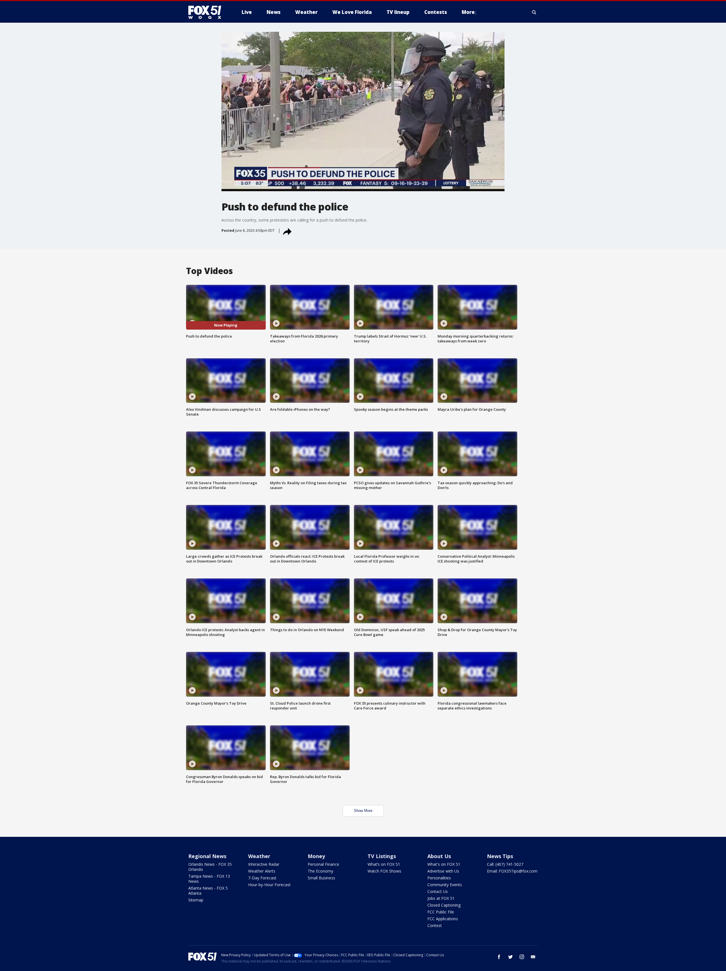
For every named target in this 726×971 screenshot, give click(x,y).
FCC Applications (442, 918)
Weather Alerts (261, 871)
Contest (434, 925)
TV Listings (382, 856)
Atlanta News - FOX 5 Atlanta (208, 890)
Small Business (321, 878)
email (533, 956)
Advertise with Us (443, 871)
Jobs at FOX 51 (441, 898)
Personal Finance (323, 864)
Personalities (439, 878)
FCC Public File (440, 912)
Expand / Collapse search (534, 12)
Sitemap (195, 900)
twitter (510, 956)
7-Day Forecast (262, 878)
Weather (259, 856)
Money (316, 856)
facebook (499, 956)
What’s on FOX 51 (384, 864)
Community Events (444, 884)
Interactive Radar (263, 864)
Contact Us (437, 891)
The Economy (320, 871)
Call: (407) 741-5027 (505, 864)
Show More (363, 810)
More (468, 12)
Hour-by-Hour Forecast (269, 884)
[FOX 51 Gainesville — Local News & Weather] (207, 12)
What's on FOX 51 (443, 864)
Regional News (207, 856)
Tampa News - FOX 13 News (209, 878)
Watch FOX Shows (384, 871)
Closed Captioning (444, 905)
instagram (521, 956)
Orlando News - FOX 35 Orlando (210, 867)
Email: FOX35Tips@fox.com (512, 871)
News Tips (500, 856)
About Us (439, 856)
